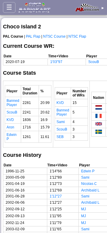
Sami (60, 122)
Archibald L (90, 190)
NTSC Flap (77, 36)
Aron (10, 127)
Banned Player (13, 103)
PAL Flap (33, 36)
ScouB (93, 62)
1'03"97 (56, 62)
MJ (83, 209)
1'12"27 (56, 196)
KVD (10, 120)
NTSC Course (54, 36)
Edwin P (88, 171)
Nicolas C (89, 184)
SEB (60, 137)
